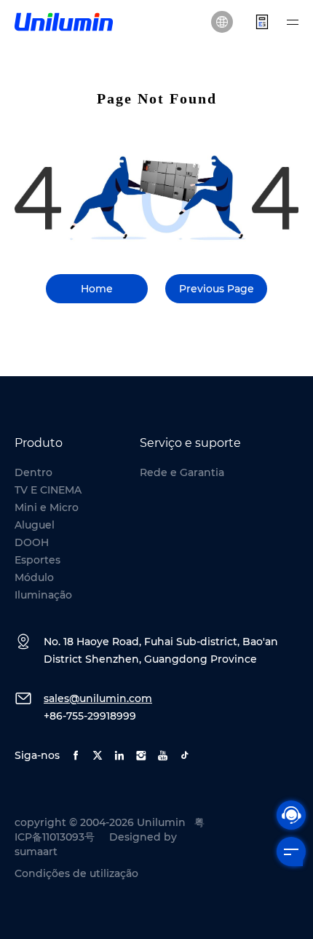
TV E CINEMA (48, 489)
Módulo (34, 577)
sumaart (36, 851)
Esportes (37, 559)
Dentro (33, 472)
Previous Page (216, 288)
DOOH (32, 542)
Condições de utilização (76, 873)
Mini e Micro (47, 507)
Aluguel (35, 524)
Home (97, 288)
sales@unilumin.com (98, 698)
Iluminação (43, 594)
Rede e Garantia (182, 472)
